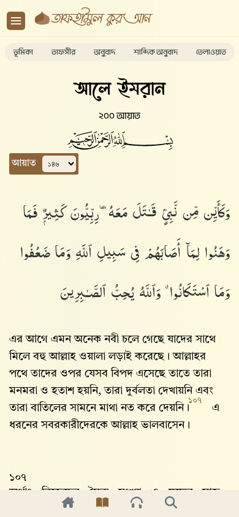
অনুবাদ (104, 52)
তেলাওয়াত (211, 52)
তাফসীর (63, 52)
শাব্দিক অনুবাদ (156, 52)
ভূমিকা (23, 52)
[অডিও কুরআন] (137, 503)
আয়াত (24, 163)
